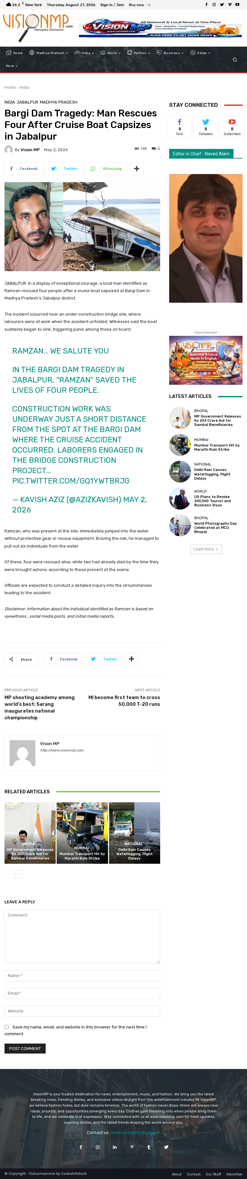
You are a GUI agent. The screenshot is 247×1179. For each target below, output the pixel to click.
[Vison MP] (10, 149)
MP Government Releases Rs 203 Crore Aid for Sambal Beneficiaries (30, 854)
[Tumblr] (149, 1147)
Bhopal (29, 844)
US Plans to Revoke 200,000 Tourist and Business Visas (212, 501)
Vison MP (30, 150)
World (200, 491)
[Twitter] (222, 5)
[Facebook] (206, 5)
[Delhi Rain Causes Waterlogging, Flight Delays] (134, 833)
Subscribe (232, 120)
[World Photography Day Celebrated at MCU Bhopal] (180, 525)
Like (180, 120)
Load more (204, 549)
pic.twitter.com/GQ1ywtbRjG (71, 480)
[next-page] (19, 874)
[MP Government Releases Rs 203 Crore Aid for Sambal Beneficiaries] (30, 833)
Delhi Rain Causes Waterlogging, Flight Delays (134, 854)
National (134, 844)
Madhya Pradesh (59, 102)
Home (10, 87)
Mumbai (81, 848)
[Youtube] (237, 5)
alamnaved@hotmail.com (135, 1132)
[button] (235, 59)
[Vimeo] (229, 5)
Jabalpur (27, 102)
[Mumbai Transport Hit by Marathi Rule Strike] (82, 833)
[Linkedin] (115, 1147)
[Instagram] (214, 5)
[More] (136, 168)
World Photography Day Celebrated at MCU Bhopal (215, 527)
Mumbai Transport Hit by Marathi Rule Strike (82, 856)
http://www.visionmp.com (62, 750)
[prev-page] (9, 874)
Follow (206, 120)
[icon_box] (140, 5)
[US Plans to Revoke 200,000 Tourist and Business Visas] (180, 498)
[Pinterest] (132, 1147)
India (24, 87)
